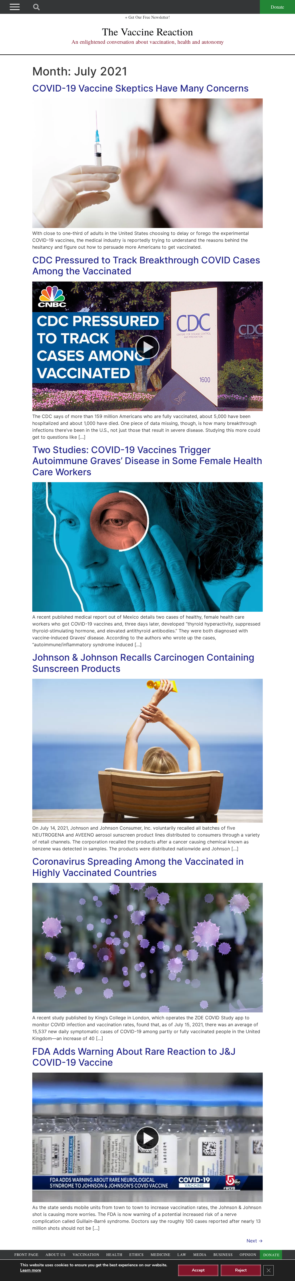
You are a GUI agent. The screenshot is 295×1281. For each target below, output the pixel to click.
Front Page (26, 1254)
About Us (56, 1254)
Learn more (30, 1270)
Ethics (136, 1254)
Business (223, 1254)
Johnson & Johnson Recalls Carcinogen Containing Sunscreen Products (143, 663)
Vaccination (86, 1254)
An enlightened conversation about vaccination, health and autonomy (147, 41)
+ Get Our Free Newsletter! (147, 17)
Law (181, 1254)
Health (114, 1254)
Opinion (248, 1254)
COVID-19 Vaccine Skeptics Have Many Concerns (140, 88)
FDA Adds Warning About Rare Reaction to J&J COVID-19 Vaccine (134, 1057)
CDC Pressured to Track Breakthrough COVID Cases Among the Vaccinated (146, 265)
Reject (241, 1270)
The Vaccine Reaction (147, 31)
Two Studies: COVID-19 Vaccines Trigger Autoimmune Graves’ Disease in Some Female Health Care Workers (147, 461)
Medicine (161, 1254)
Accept (198, 1270)
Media (200, 1254)
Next (255, 1241)
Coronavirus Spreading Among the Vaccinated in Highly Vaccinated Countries (138, 867)
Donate (277, 7)
